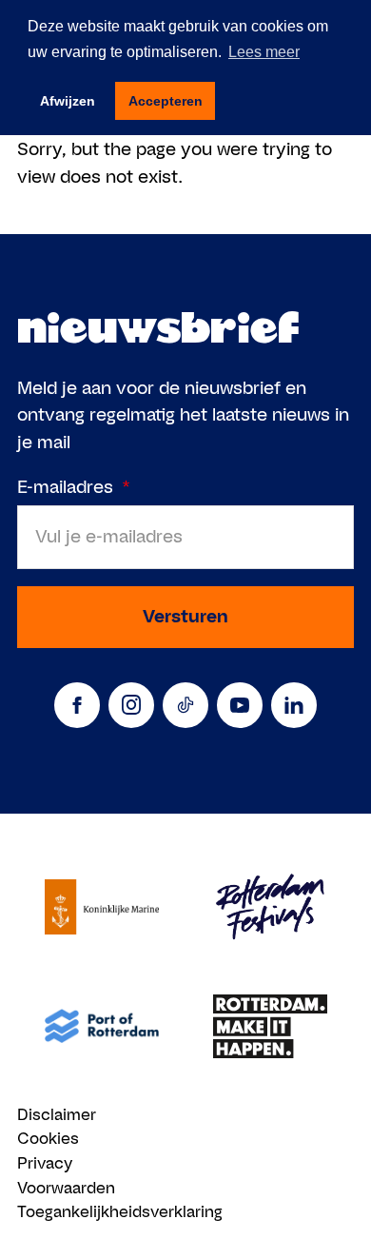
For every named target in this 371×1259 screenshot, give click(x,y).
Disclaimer (56, 1114)
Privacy (44, 1162)
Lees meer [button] (264, 52)
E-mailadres (73, 487)
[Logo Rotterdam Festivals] (270, 907)
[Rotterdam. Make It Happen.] (270, 1026)
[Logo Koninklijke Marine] (101, 907)
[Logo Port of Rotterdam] (101, 1026)
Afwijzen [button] (67, 100)
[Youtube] (240, 705)
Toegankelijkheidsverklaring (120, 1211)
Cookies (48, 1138)
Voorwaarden (66, 1187)
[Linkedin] (294, 705)
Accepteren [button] (165, 100)
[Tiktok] (185, 705)
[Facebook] (77, 705)
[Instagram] (131, 705)
